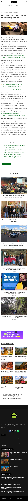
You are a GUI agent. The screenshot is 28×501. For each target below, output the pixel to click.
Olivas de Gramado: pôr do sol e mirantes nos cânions (20, 372)
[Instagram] (15, 431)
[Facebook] (10, 431)
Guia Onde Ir (4, 441)
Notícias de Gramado (6, 164)
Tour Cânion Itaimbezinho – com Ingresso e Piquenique (21, 357)
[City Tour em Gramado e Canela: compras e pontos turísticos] (7, 351)
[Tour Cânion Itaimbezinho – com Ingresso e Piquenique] (21, 351)
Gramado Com (18, 443)
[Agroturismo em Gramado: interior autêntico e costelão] (7, 366)
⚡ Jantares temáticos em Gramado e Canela (11, 89)
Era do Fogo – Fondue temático (6, 386)
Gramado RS (14, 11)
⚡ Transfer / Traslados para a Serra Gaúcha (11, 86)
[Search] (26, 2)
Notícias (8, 11)
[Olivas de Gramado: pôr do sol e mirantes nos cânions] (21, 366)
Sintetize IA (3, 445)
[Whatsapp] (18, 431)
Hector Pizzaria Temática (15, 466)
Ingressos (3, 443)
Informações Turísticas (20, 438)
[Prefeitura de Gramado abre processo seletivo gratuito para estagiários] (14, 281)
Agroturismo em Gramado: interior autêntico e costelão (7, 373)
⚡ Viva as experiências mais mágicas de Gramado (12, 88)
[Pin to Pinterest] (6, 169)
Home (2, 11)
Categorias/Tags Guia (19, 441)
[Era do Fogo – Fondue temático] (7, 380)
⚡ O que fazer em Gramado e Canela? (10, 397)
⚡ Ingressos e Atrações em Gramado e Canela (11, 84)
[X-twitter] (13, 431)
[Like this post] (2, 169)
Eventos (2, 439)
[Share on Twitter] (5, 169)
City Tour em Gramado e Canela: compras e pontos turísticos (7, 358)
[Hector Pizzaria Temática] (5, 468)
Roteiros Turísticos (5, 438)
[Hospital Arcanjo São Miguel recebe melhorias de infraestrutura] (14, 209)
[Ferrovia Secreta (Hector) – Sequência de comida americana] (5, 454)
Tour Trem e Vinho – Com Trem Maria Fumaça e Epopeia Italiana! (20, 387)
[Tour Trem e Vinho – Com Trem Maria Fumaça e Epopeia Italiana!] (21, 380)
